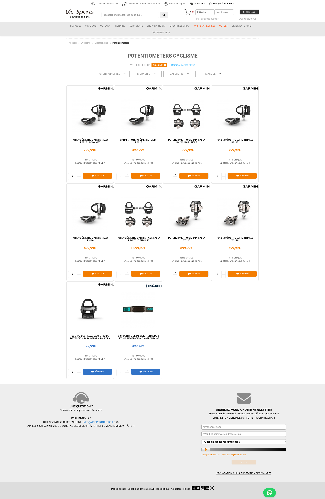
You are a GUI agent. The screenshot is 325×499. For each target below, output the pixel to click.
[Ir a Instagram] (212, 488)
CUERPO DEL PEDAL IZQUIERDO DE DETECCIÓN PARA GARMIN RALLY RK (90, 337)
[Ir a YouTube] (203, 488)
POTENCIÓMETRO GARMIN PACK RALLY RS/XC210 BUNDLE (138, 239)
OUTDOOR (105, 25)
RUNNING (120, 25)
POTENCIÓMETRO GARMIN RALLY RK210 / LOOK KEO (90, 141)
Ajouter (99, 176)
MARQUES (75, 25)
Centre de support (177, 3)
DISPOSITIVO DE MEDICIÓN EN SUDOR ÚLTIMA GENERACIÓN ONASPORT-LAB (138, 337)
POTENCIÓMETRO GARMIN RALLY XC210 (186, 239)
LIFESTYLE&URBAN (179, 25)
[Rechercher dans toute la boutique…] (164, 15)
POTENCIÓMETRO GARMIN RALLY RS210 (234, 141)
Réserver (99, 372)
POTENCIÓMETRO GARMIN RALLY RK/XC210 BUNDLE (186, 141)
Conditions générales (139, 488)
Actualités (176, 488)
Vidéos (186, 488)
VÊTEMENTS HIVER (242, 25)
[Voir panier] (187, 11)
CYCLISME (90, 25)
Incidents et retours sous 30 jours (143, 3)
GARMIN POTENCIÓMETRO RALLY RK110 (138, 141)
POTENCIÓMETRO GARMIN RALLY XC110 (234, 239)
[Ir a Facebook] (194, 488)
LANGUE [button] (198, 3)
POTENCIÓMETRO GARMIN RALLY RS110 (90, 239)
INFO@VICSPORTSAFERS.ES (99, 422)
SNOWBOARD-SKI (156, 25)
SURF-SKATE (136, 25)
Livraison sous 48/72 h (107, 3)
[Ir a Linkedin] (207, 488)
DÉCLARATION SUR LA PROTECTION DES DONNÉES (243, 473)
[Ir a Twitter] (198, 488)
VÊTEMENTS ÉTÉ (161, 32)
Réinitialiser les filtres (183, 65)
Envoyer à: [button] (222, 3)
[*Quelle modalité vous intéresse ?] (243, 441)
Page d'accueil (118, 488)
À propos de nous (160, 488)
